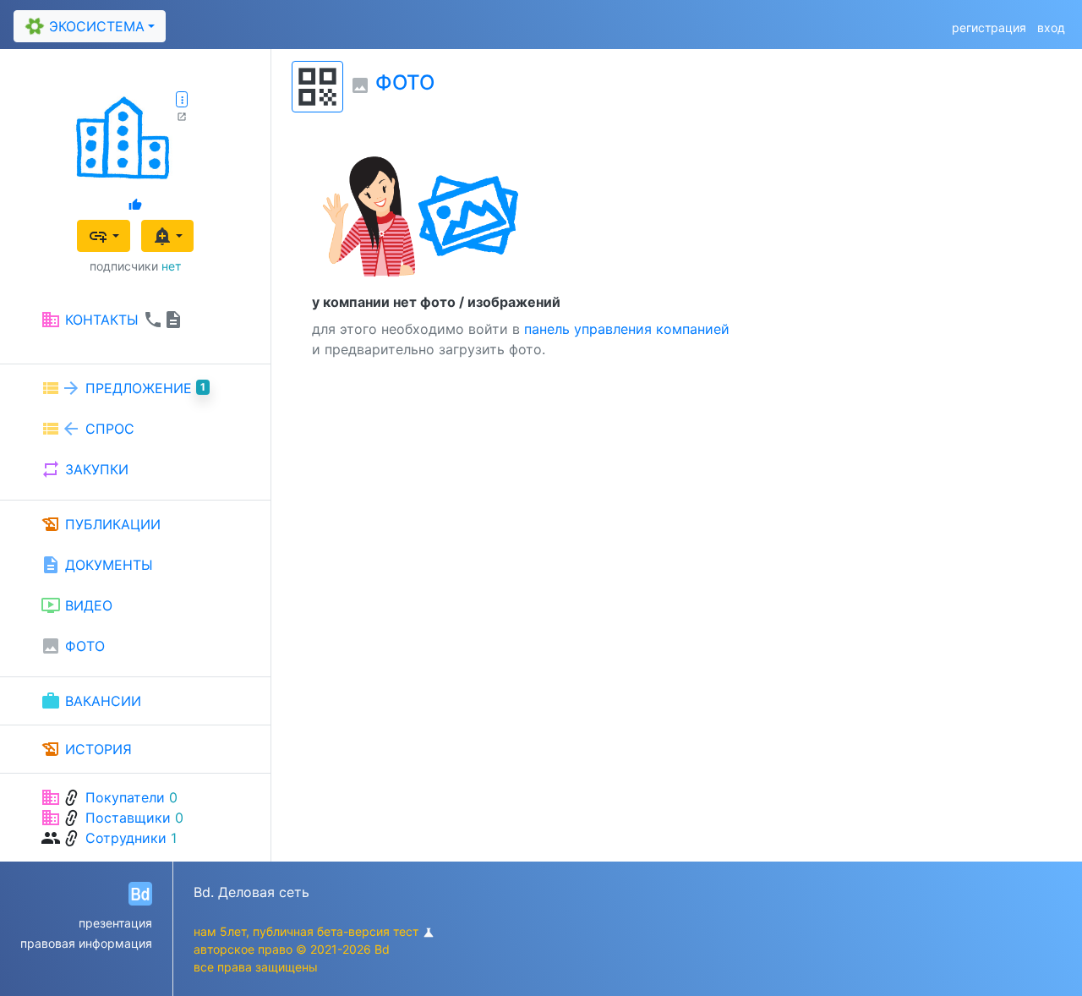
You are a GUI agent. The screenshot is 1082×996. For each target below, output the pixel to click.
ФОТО (73, 646)
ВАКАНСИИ (91, 701)
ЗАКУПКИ (84, 469)
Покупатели (125, 797)
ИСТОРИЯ (86, 749)
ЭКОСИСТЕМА (83, 26)
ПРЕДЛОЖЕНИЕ (123, 388)
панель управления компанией (627, 328)
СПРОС (87, 429)
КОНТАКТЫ (112, 319)
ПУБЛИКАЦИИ (101, 524)
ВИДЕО (76, 605)
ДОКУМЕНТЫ (97, 565)
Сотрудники (126, 837)
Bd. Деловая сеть (251, 892)
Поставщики (128, 817)
